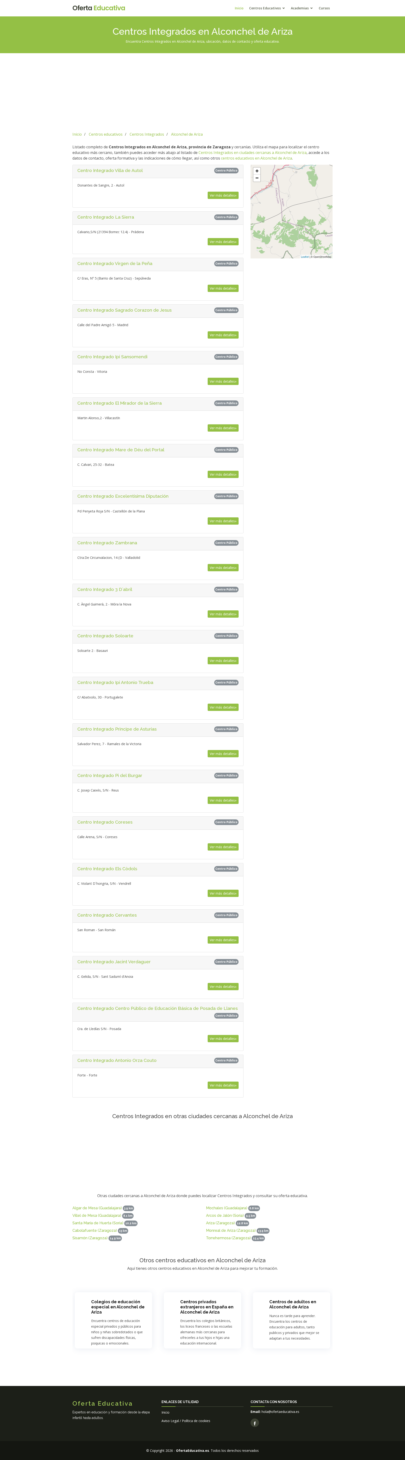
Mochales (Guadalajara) (226, 1208)
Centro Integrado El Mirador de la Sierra (119, 403)
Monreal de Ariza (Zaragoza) (231, 1230)
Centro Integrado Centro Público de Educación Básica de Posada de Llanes (157, 1008)
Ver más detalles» (223, 195)
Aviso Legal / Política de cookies (185, 1421)
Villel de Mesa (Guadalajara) (96, 1215)
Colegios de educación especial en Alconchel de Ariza (118, 1306)
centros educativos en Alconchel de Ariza (256, 158)
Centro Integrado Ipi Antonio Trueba (115, 682)
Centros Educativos (265, 8)
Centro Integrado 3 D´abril (104, 589)
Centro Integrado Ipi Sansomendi (112, 356)
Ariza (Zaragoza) (220, 1223)
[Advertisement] (202, 91)
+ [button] (257, 171)
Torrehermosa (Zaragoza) (228, 1238)
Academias (300, 8)
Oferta (98, 8)
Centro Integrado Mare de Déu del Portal (120, 449)
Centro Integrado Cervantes (107, 915)
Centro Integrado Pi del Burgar (109, 775)
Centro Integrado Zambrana (107, 542)
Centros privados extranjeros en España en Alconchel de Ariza (206, 1306)
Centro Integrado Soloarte (105, 635)
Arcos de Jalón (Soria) (225, 1215)
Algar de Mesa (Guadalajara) (97, 1208)
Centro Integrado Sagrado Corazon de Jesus (124, 310)
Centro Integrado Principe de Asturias (117, 729)
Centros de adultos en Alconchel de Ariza (292, 1304)
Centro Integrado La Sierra (105, 217)
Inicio (239, 8)
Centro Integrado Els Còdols (107, 868)
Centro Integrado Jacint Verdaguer (114, 961)
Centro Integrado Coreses (104, 822)
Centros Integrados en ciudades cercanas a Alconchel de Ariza (253, 152)
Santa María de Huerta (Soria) (97, 1223)
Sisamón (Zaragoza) (90, 1238)
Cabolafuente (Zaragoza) (94, 1230)
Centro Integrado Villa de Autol (110, 170)
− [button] (257, 178)
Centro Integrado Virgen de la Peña (114, 263)
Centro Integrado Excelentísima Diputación (123, 496)
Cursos (324, 8)
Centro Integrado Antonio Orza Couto (117, 1060)
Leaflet (305, 256)
